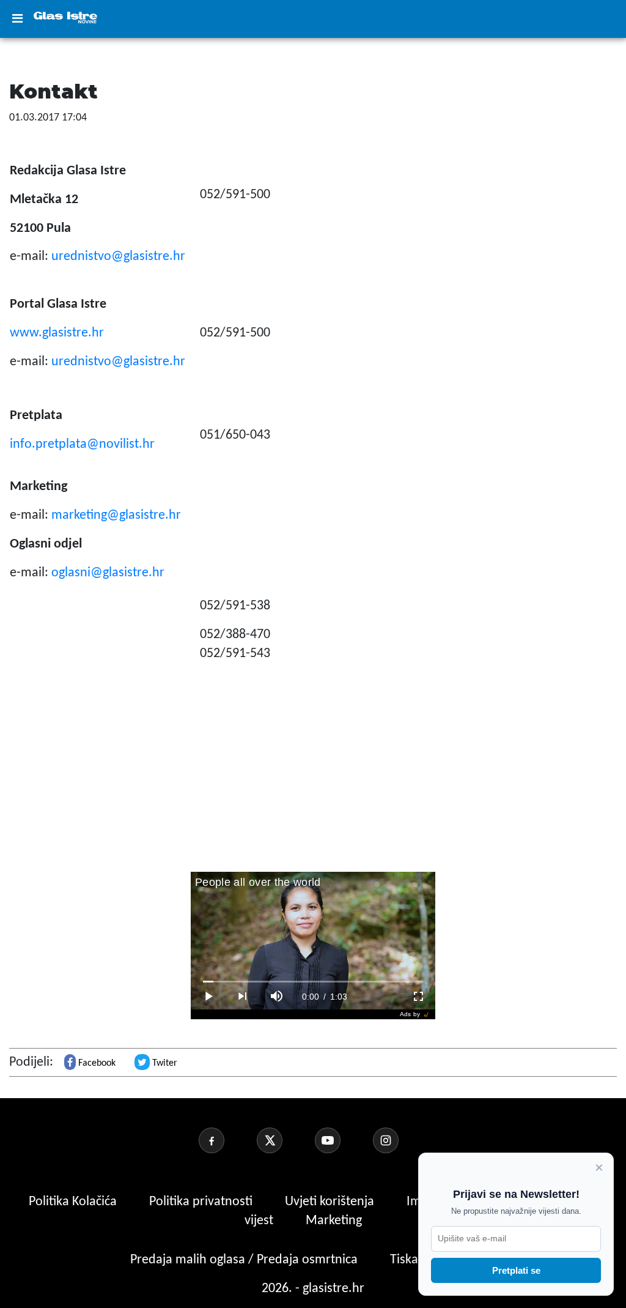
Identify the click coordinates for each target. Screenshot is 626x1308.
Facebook (96, 1063)
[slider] (313, 982)
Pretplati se (516, 1270)
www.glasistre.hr (57, 333)
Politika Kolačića (74, 1202)
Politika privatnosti (200, 1202)
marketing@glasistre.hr (116, 515)
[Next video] (242, 996)
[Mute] (276, 996)
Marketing (334, 1221)
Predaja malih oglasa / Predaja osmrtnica (245, 1260)
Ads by (410, 1014)
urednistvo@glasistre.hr (118, 257)
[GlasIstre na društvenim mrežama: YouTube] (342, 1140)
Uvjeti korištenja (331, 1202)
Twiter (163, 1063)
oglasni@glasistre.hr (107, 573)
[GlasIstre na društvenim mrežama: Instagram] (400, 1140)
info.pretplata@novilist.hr (82, 444)
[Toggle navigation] (17, 19)
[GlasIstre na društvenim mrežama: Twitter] (284, 1140)
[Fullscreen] (418, 996)
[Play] (208, 996)
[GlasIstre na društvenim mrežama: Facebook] (226, 1140)
